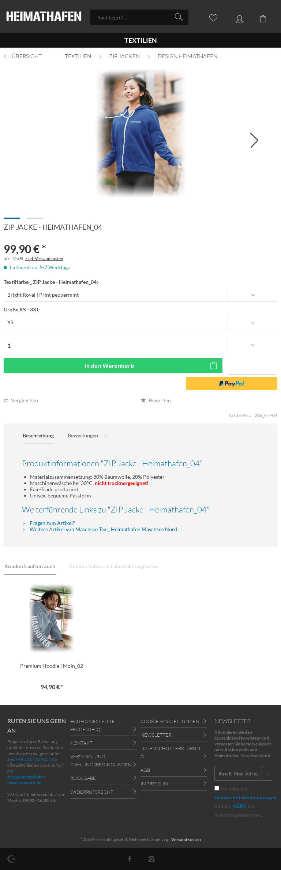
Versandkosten (186, 839)
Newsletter (156, 735)
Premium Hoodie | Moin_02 (51, 666)
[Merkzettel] (209, 17)
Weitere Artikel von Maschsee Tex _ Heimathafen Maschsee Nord (103, 529)
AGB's (239, 806)
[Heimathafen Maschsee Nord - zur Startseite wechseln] (44, 17)
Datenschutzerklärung (170, 752)
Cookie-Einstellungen (169, 721)
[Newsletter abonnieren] (267, 773)
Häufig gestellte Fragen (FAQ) (92, 725)
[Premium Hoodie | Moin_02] (52, 618)
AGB (145, 770)
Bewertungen (87, 435)
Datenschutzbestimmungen (245, 797)
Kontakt (81, 743)
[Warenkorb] (259, 17)
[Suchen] (179, 17)
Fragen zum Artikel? (52, 523)
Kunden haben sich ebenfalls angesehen (114, 566)
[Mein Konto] (234, 17)
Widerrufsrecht (91, 792)
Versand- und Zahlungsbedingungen (101, 760)
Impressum (154, 783)
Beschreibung (38, 435)
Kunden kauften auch (30, 566)
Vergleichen (24, 400)
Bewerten (159, 400)
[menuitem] (139, 17)
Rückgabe (83, 778)
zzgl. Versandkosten (44, 258)
